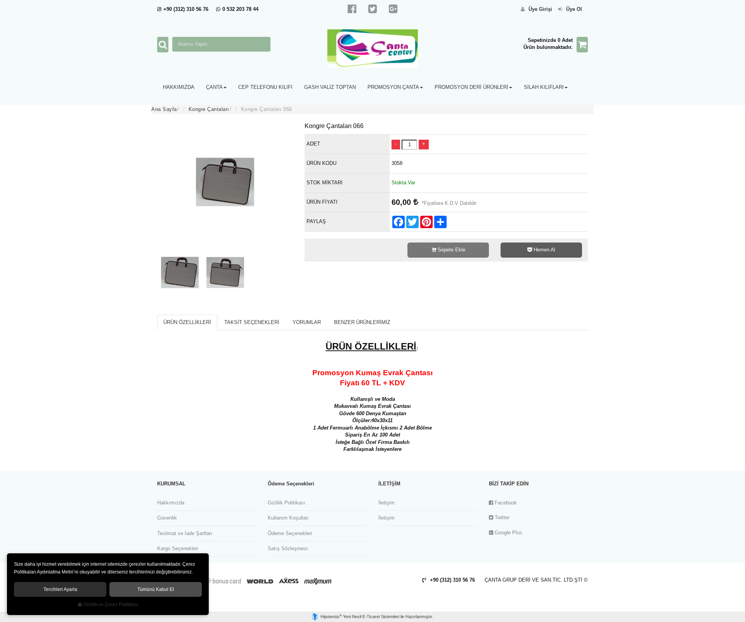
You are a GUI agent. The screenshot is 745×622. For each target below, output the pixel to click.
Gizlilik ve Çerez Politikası (110, 604)
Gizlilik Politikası (286, 503)
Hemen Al (543, 250)
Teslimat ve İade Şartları (184, 533)
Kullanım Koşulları (288, 518)
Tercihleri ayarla (60, 589)
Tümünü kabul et (155, 589)
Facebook (505, 503)
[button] (178, 87)
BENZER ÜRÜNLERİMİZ (362, 322)
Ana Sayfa (164, 109)
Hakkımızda (170, 503)
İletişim (386, 503)
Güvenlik (167, 518)
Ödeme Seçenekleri (290, 533)
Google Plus (507, 532)
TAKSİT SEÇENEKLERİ (251, 322)
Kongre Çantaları (209, 109)
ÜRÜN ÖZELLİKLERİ (187, 322)
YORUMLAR (307, 322)
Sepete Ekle (450, 250)
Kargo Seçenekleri (177, 548)
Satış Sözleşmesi (288, 548)
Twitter (501, 517)
